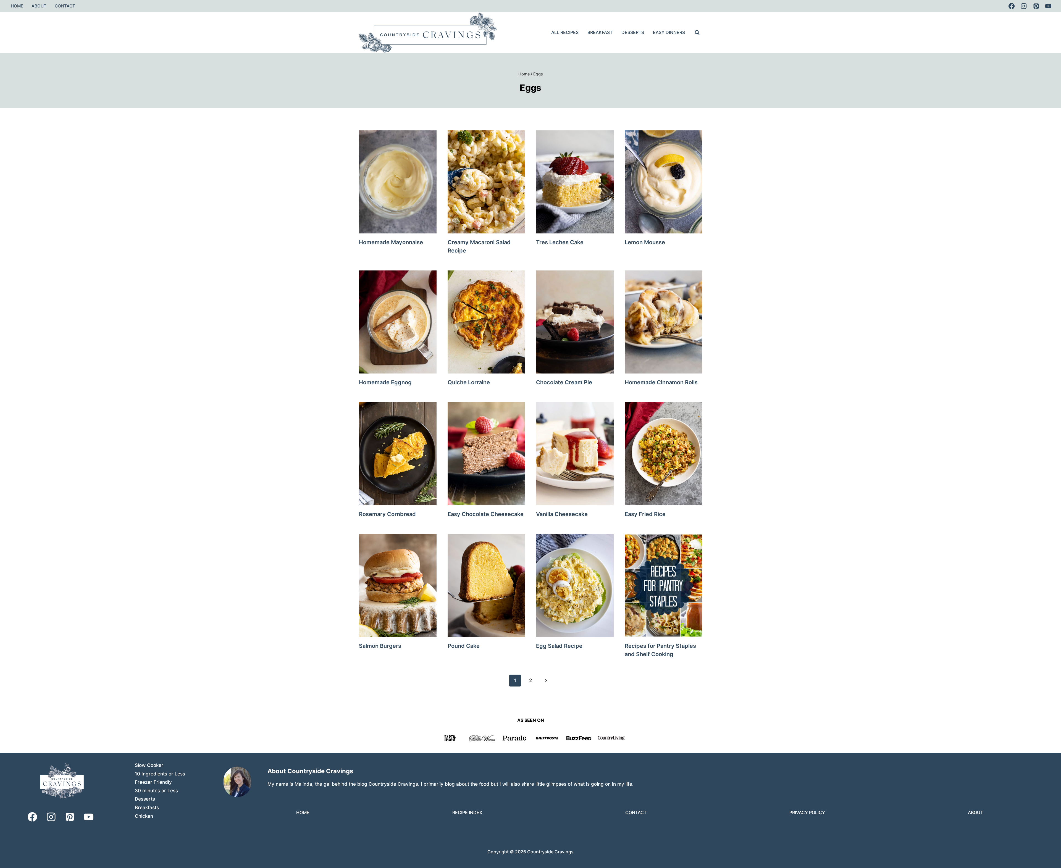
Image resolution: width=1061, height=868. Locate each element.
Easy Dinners (669, 32)
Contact (65, 6)
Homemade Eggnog (385, 382)
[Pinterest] (1036, 6)
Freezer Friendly (153, 782)
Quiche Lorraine (469, 382)
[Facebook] (1011, 6)
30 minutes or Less (156, 790)
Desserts (632, 32)
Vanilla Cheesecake (562, 514)
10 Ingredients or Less (160, 774)
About (38, 6)
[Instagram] (1024, 6)
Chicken (144, 816)
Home (17, 6)
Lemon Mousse (645, 242)
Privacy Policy (807, 812)
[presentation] (398, 181)
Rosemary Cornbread (387, 514)
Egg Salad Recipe (559, 646)
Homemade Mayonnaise (391, 242)
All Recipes (565, 32)
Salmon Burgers (380, 646)
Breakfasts (147, 807)
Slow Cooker (149, 765)
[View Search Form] (697, 33)
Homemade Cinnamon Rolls (661, 382)
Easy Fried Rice (645, 514)
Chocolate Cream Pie (564, 382)
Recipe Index (467, 812)
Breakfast (600, 32)
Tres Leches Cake (560, 242)
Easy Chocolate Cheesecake (486, 514)
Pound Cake (464, 646)
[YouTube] (1048, 6)
